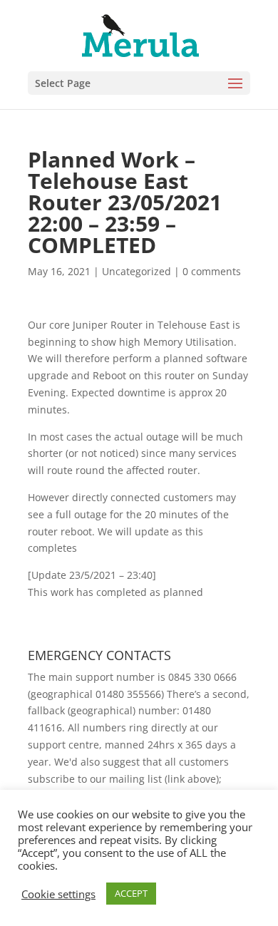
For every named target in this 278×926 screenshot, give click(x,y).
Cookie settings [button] (58, 894)
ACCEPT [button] (131, 893)
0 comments (211, 271)
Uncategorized (136, 271)
